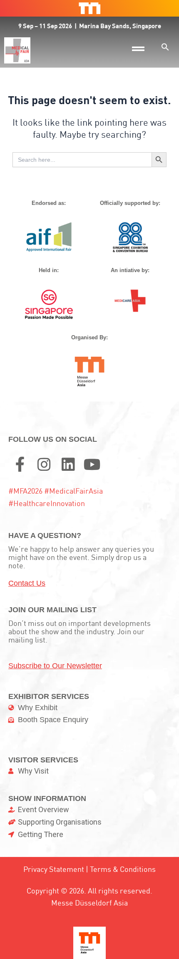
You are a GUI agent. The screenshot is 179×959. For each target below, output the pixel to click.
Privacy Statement (53, 869)
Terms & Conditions (123, 869)
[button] (165, 46)
